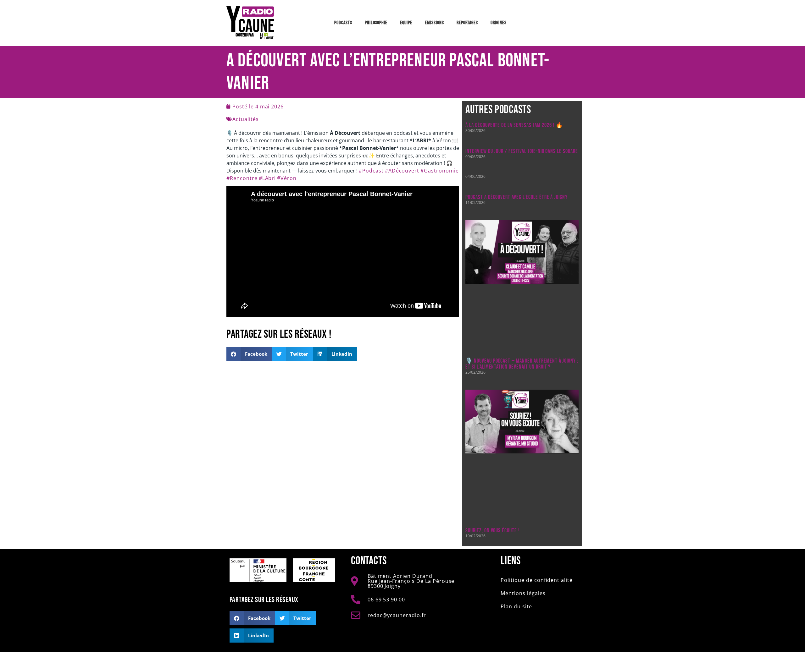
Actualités (245, 119)
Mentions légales (523, 593)
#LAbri (267, 178)
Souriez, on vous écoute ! (492, 530)
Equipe (406, 23)
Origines (499, 23)
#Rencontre (242, 178)
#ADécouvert (402, 170)
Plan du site (516, 606)
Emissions (434, 23)
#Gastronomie (439, 170)
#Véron (287, 178)
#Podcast (371, 170)
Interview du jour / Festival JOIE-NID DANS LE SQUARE (521, 151)
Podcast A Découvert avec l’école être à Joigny (516, 197)
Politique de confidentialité (537, 580)
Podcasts (343, 23)
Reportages (467, 23)
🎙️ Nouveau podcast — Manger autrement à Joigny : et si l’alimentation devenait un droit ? (521, 364)
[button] (249, 354)
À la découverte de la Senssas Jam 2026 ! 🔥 (514, 125)
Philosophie (376, 23)
